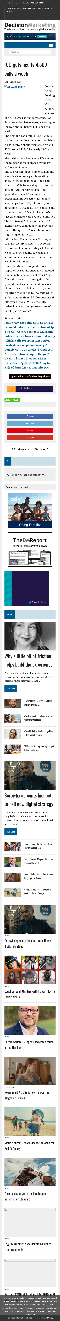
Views (9, 614)
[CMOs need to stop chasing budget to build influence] (12, 751)
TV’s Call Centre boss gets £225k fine (28, 331)
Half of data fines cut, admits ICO (26, 367)
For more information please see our (30, 1318)
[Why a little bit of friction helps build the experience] (30, 648)
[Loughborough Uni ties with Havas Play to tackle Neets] (12, 849)
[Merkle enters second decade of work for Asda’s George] (12, 895)
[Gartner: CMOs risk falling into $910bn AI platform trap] (30, 1285)
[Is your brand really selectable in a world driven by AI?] (12, 706)
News (6, 936)
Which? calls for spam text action (27, 340)
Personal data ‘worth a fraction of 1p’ (29, 327)
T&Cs (17, 3)
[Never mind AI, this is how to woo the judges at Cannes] (12, 879)
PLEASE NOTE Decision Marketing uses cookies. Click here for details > (30, 9)
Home (8, 3)
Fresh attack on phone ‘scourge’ (25, 345)
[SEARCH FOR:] (30, 51)
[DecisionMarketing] (30, 27)
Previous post (21, 449)
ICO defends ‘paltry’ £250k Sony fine (28, 363)
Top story (9, 1087)
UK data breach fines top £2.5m (25, 358)
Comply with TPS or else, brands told (28, 349)
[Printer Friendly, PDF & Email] (12, 400)
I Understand (30, 1314)
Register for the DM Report (33, 3)
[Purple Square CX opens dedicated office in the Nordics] (12, 864)
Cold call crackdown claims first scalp (29, 336)
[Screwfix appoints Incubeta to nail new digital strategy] (30, 787)
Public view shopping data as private (28, 322)
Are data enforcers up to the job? (26, 354)
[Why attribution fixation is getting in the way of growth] (12, 736)
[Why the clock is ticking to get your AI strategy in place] (12, 721)
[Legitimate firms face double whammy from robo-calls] (30, 1234)
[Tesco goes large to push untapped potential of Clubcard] (30, 1184)
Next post (40, 449)
